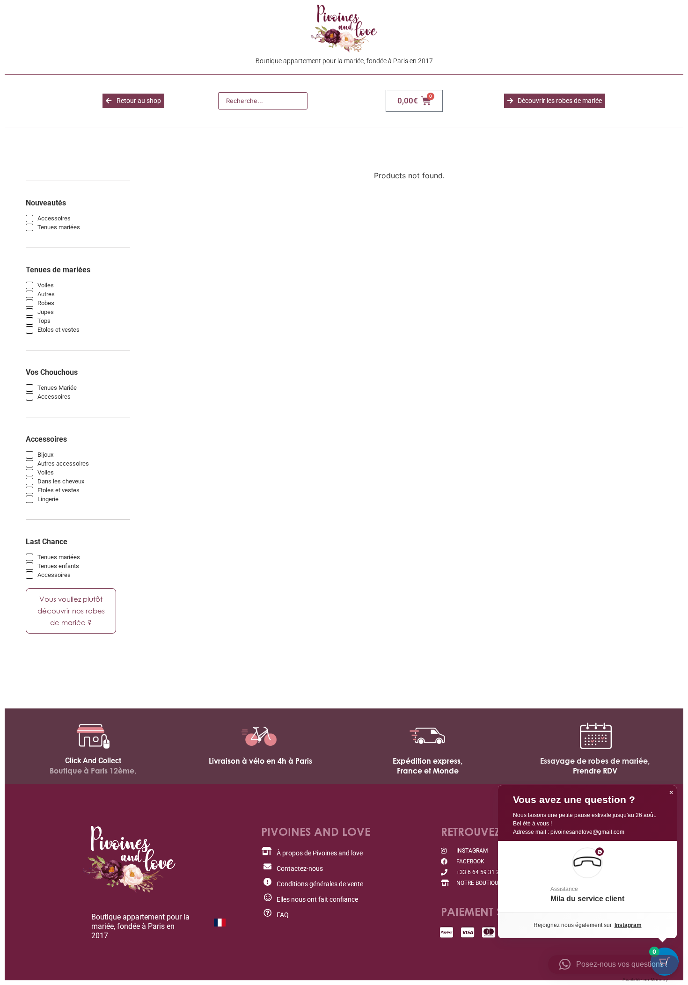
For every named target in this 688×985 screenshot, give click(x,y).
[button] (587, 876)
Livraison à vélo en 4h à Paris (260, 761)
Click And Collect (93, 760)
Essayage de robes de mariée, (595, 761)
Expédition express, (427, 761)
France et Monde (428, 770)
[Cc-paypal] (447, 932)
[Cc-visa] (468, 932)
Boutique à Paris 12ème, (93, 770)
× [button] (671, 792)
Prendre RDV (595, 770)
